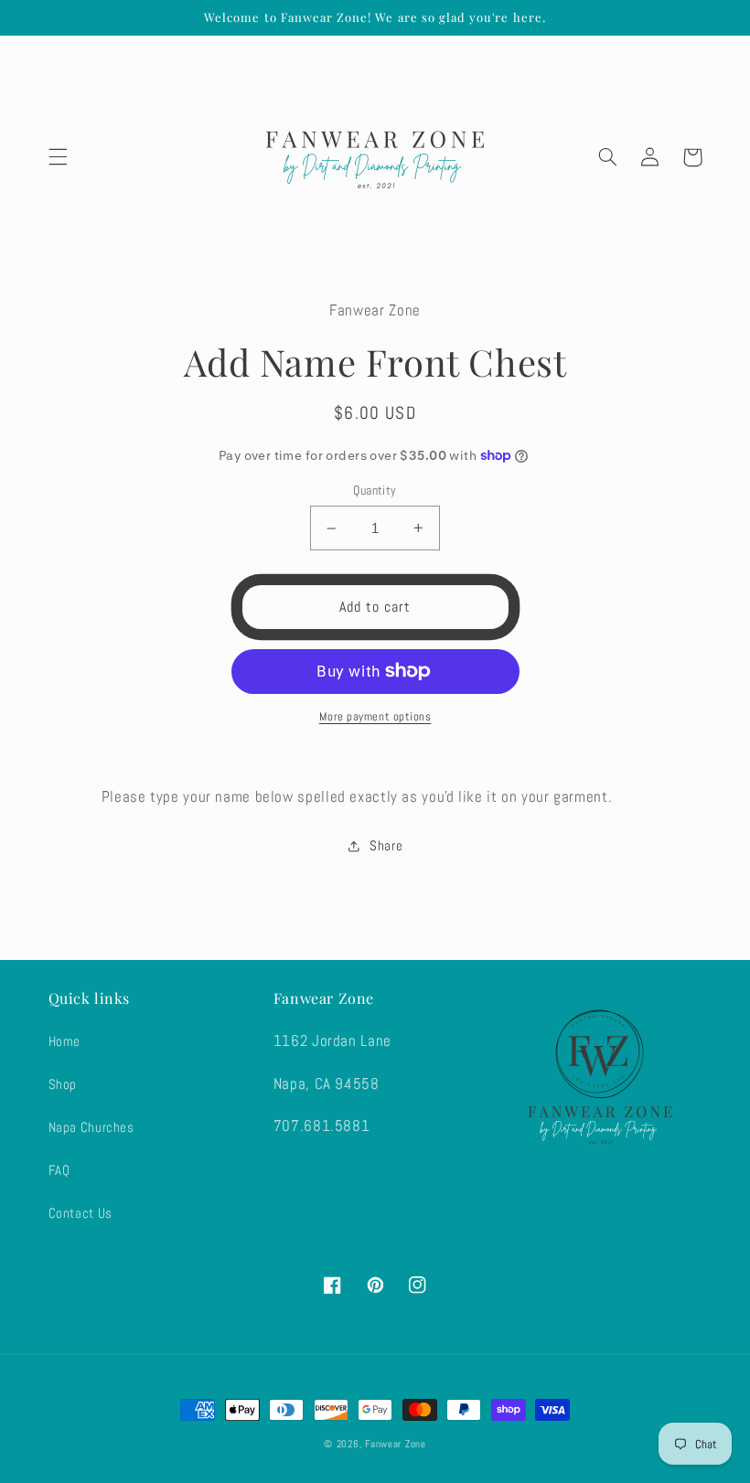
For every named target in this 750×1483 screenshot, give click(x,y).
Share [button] (386, 846)
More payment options (375, 716)
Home (64, 1041)
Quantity (374, 490)
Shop (63, 1084)
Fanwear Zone (395, 1444)
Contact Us (80, 1213)
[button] (58, 157)
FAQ (59, 1170)
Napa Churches (91, 1127)
